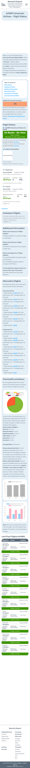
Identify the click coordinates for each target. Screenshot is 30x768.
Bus (16, 758)
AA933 (15, 325)
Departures (5, 736)
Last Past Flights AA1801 (11, 95)
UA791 (15, 372)
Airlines (4, 740)
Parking (4, 747)
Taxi (16, 756)
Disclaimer (19, 763)
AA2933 (15, 306)
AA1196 (15, 299)
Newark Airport (15, 2)
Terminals (18, 732)
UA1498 (15, 340)
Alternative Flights (9, 91)
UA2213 (15, 353)
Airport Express (19, 753)
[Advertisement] (15, 36)
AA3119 (15, 319)
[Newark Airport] (3, 4)
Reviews (4, 749)
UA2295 (15, 360)
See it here (16, 142)
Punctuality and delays (11, 93)
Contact (24, 763)
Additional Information (11, 89)
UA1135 (15, 338)
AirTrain (17, 749)
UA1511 (15, 347)
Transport (18, 747)
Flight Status (8, 85)
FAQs (16, 743)
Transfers (18, 751)
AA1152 (15, 293)
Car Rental (18, 734)
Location (17, 745)
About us (15, 764)
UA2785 (15, 366)
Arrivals (4, 734)
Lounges (17, 738)
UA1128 (15, 332)
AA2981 (15, 312)
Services (17, 740)
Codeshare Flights (9, 87)
